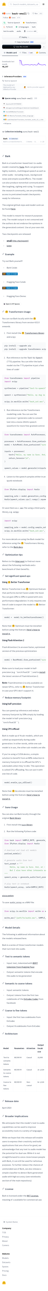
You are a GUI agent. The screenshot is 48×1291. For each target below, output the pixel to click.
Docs (4, 1275)
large (9, 245)
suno (8, 13)
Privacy (5, 1236)
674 (18, 17)
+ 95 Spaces (7, 123)
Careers (5, 1245)
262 (40, 13)
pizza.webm (8, 895)
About (5, 1241)
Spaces (5, 1266)
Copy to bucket (25, 42)
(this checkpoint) (18, 240)
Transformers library (34, 333)
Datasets (6, 1262)
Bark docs (18, 547)
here (13, 208)
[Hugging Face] (4, 1283)
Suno (21, 166)
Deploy (24, 37)
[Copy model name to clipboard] (28, 13)
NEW (24, 76)
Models (5, 1258)
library (27, 824)
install (42, 672)
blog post (20, 561)
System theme (12, 1222)
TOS (4, 1232)
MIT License (32, 1195)
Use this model (22, 47)
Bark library (15, 818)
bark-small (19, 13)
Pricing (5, 1270)
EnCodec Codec (31, 999)
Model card (11, 52)
